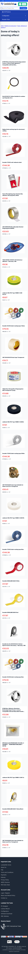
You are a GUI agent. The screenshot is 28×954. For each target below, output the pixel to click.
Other (2, 25)
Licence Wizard (5, 908)
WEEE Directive (5, 882)
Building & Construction (10, 25)
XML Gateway (5, 916)
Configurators (5, 911)
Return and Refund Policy (8, 895)
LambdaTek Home (6, 865)
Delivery (3, 877)
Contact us (4, 898)
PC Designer (4, 906)
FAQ (2, 870)
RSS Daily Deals (5, 884)
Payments (3, 875)
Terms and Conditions (7, 872)
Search (24, 8)
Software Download (6, 913)
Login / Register (5, 893)
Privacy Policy (5, 880)
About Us (3, 867)
